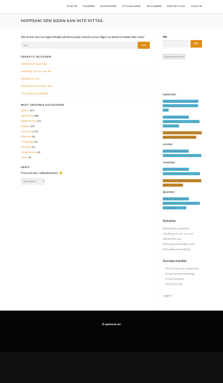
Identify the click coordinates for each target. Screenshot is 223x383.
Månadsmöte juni (30, 78)
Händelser (26, 146)
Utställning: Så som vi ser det (36, 71)
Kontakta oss (176, 6)
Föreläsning (27, 131)
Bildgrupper (108, 6)
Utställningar (27, 141)
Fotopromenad (29, 152)
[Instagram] (111, 367)
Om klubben (154, 6)
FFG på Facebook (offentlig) (179, 273)
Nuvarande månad (174, 56)
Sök (165, 36)
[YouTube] (120, 367)
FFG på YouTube (174, 284)
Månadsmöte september (34, 63)
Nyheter (72, 6)
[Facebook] (102, 367)
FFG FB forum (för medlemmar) (182, 268)
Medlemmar (27, 115)
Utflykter (25, 126)
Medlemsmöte (28, 120)
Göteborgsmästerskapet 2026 (37, 85)
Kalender (89, 6)
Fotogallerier (131, 6)
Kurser (24, 157)
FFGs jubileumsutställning (34, 93)
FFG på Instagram (174, 278)
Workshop (26, 136)
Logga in (196, 6)
